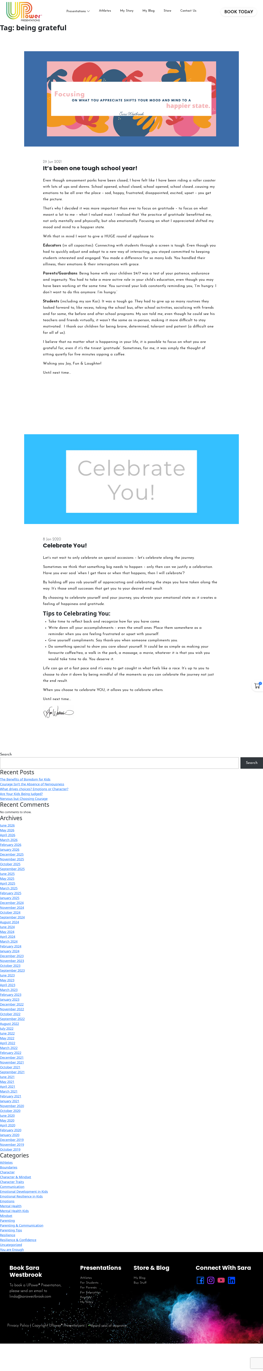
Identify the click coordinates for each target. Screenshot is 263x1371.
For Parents (88, 1287)
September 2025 (12, 869)
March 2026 (9, 840)
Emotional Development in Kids (24, 1191)
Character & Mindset (15, 1177)
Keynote (86, 1297)
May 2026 (7, 830)
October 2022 (10, 1014)
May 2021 (7, 1082)
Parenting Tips (11, 1230)
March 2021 (9, 1091)
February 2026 (10, 845)
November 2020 (12, 1106)
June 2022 (7, 1033)
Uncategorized (11, 1245)
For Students (89, 1282)
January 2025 (9, 898)
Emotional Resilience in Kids (21, 1196)
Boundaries (8, 1167)
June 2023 (7, 975)
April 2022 (7, 1043)
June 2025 (7, 874)
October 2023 (10, 965)
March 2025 (9, 888)
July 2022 (6, 1028)
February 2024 (10, 946)
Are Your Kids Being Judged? (21, 794)
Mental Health (10, 1206)
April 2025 (7, 883)
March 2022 (9, 1048)
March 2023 (9, 990)
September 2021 (12, 1072)
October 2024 (10, 912)
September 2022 (12, 1019)
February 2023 (10, 994)
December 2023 (12, 956)
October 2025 (10, 864)
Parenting (7, 1220)
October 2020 (10, 1111)
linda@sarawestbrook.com (30, 1296)
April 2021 (7, 1086)
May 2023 (7, 980)
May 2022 (7, 1038)
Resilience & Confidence (18, 1240)
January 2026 (9, 849)
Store (167, 11)
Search (6, 754)
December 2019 (12, 1140)
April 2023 (7, 985)
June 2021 (7, 1077)
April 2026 (7, 835)
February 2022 (10, 1053)
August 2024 (9, 922)
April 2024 (7, 936)
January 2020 (9, 1135)
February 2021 (10, 1096)
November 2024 (12, 907)
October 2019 (10, 1149)
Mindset (6, 1216)
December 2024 (12, 903)
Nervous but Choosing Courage (24, 798)
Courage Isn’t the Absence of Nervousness (32, 784)
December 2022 (12, 1004)
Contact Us (188, 11)
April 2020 (7, 1125)
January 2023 (9, 999)
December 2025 (12, 854)
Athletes (105, 11)
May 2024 (7, 932)
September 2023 (12, 970)
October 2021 (10, 1067)
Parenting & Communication (21, 1225)
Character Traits (12, 1182)
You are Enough (12, 1249)
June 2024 (7, 927)
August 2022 (9, 1023)
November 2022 (12, 1009)
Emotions (7, 1201)
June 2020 (7, 1115)
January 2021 (9, 1101)
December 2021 (12, 1057)
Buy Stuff (140, 1282)
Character (7, 1172)
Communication (12, 1187)
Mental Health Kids (14, 1211)
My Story (126, 11)
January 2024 (9, 951)
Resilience (7, 1235)
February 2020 (10, 1130)
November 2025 (12, 859)
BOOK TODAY (238, 12)
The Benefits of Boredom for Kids (25, 779)
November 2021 (12, 1062)
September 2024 (12, 917)
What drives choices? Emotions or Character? (34, 789)
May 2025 (7, 878)
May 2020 (7, 1120)
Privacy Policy (18, 1325)
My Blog (148, 11)
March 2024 (9, 941)
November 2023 (12, 961)
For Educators (90, 1292)
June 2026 (7, 825)
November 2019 (12, 1144)
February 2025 (10, 893)
